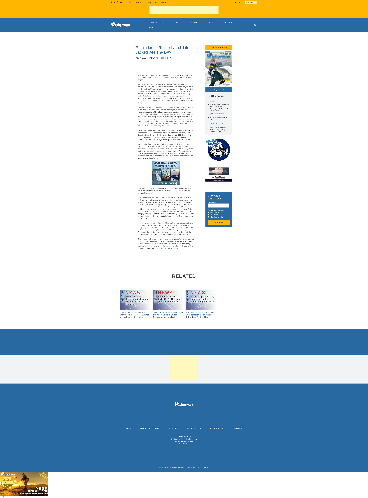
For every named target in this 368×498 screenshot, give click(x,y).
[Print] (174, 58)
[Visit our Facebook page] (111, 2)
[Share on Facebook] (167, 58)
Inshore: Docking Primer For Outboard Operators (218, 114)
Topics (210, 22)
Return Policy (217, 428)
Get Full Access (219, 47)
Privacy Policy (204, 467)
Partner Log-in (194, 428)
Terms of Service (192, 467)
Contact (164, 2)
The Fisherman (120, 25)
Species (176, 22)
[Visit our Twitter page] (114, 2)
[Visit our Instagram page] (117, 2)
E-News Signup (152, 2)
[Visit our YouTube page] (121, 2)
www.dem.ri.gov (172, 248)
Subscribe (172, 428)
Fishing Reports (156, 22)
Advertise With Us (150, 428)
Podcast (152, 28)
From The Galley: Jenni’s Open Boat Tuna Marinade (219, 105)
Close (2, 497)
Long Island (214, 215)
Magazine (194, 22)
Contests (227, 22)
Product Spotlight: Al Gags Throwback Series (218, 130)
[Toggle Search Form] (255, 25)
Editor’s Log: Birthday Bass (218, 127)
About (131, 2)
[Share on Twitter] (170, 58)
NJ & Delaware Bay (216, 217)
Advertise (140, 2)
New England (214, 212)
